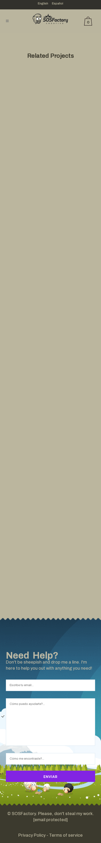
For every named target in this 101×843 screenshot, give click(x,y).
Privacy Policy (32, 835)
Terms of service (66, 835)
